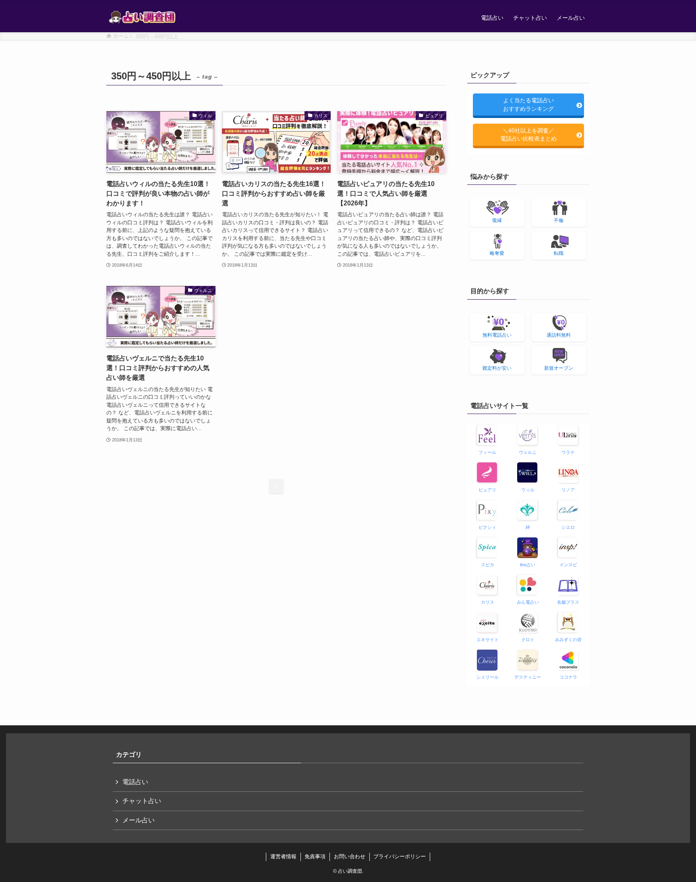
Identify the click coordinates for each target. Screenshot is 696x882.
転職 (558, 253)
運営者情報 (283, 856)
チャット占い (141, 800)
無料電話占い (497, 335)
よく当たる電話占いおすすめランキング (528, 104)
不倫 (558, 220)
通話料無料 (559, 335)
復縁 (497, 220)
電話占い (135, 781)
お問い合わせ (349, 856)
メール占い (138, 820)
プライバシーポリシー (399, 856)
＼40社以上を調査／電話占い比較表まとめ (528, 134)
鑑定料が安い (497, 368)
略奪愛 (497, 253)
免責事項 (314, 856)
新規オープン (558, 368)
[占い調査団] (142, 18)
